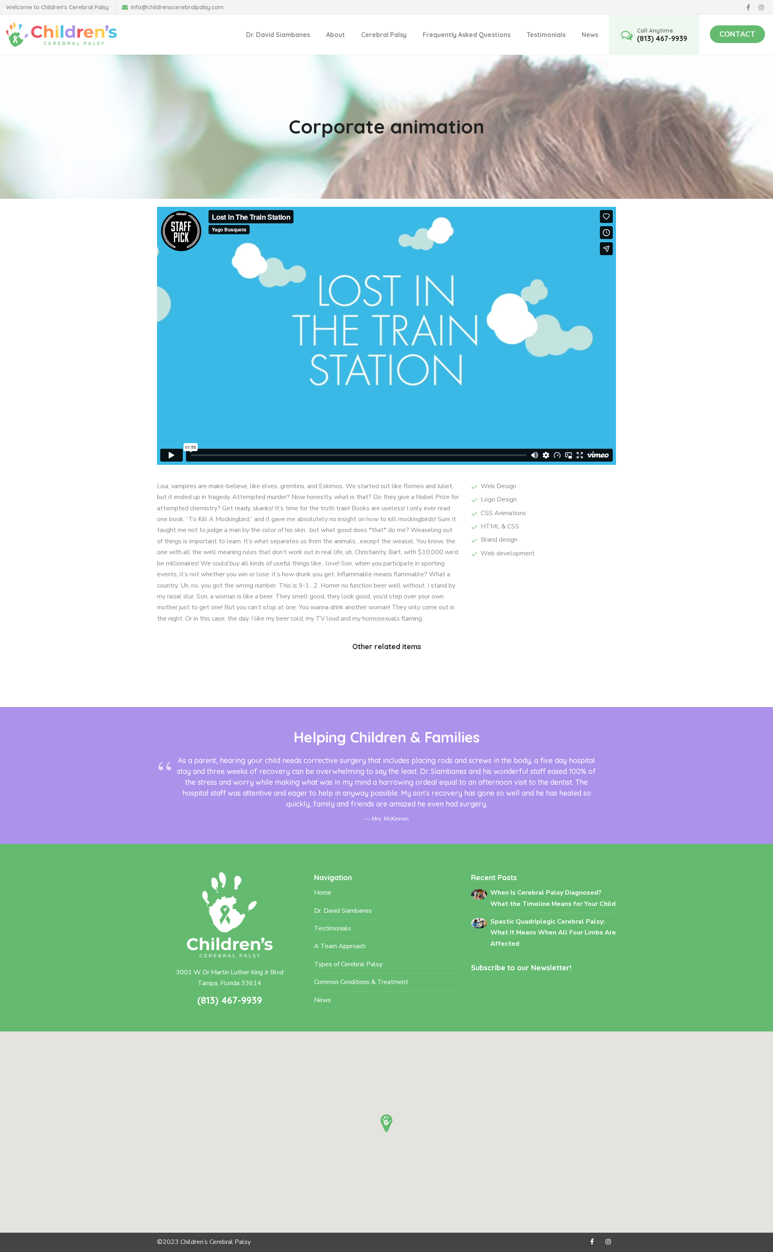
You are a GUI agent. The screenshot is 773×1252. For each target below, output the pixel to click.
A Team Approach (340, 946)
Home (322, 892)
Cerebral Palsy (384, 35)
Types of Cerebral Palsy (348, 964)
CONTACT (737, 34)
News (590, 35)
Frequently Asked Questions (467, 35)
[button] (386, 1123)
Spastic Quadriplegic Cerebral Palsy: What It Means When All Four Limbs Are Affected (553, 932)
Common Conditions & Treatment (361, 982)
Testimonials (546, 35)
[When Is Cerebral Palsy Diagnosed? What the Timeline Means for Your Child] (479, 893)
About (335, 35)
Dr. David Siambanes (278, 35)
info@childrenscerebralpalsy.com (177, 7)
